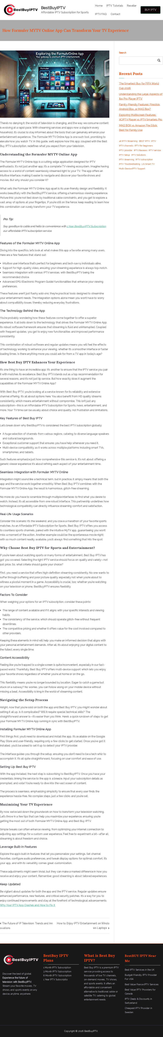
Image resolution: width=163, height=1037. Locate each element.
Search (122, 52)
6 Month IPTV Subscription (57, 975)
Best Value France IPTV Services (142, 984)
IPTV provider (125, 150)
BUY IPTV (150, 9)
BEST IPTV (144, 141)
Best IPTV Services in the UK (139, 970)
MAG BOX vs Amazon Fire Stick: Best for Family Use (138, 128)
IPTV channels (126, 145)
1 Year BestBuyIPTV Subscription (86, 226)
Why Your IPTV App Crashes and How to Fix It (27, 905)
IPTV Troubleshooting (129, 164)
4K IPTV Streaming (128, 141)
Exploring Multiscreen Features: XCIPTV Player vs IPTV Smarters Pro (140, 117)
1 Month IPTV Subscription (57, 967)
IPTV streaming (126, 159)
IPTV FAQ (101, 14)
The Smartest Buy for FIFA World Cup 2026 (139, 86)
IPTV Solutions (138, 155)
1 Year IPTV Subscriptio (55, 979)
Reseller (131, 5)
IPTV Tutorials (114, 5)
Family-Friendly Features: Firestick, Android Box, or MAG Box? (139, 107)
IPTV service (155, 150)
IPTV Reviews (140, 150)
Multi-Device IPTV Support (132, 168)
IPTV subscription (144, 159)
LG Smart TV (148, 164)
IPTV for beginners (144, 145)
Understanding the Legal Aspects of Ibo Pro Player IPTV (140, 96)
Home (99, 5)
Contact (115, 14)
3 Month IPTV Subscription (57, 971)
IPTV (153, 141)
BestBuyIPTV (53, 7)
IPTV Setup (124, 155)
